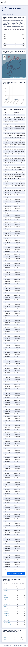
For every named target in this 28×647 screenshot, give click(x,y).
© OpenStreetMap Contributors (19, 77)
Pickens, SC (6, 606)
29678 (5, 639)
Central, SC (6, 588)
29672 (5, 637)
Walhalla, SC (6, 620)
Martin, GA (6, 599)
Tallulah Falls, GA (7, 615)
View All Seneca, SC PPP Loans (15, 573)
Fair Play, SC (6, 592)
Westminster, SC (7, 624)
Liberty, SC (6, 597)
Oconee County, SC (16, 12)
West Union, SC (7, 622)
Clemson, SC (6, 590)
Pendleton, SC (7, 604)
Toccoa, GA (6, 618)
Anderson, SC (7, 586)
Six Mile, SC (6, 613)
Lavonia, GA (6, 595)
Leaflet (11, 77)
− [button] (4, 59)
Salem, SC (6, 608)
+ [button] (4, 56)
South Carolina (7, 12)
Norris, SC (6, 602)
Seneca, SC (6, 611)
